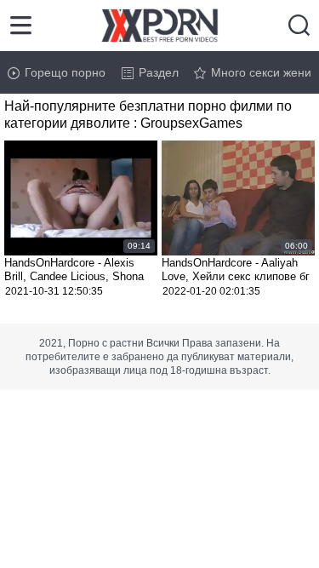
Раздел (159, 72)
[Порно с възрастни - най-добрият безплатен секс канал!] (159, 26)
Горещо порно (65, 72)
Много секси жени (261, 72)
